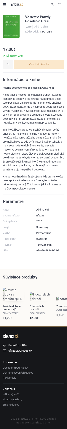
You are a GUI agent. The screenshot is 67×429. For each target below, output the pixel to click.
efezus (17, 4)
